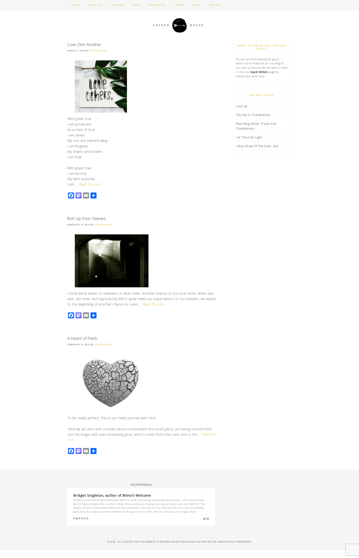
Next (207, 518)
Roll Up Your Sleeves (86, 218)
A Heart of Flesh (82, 338)
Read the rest (90, 184)
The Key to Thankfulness (253, 115)
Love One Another (84, 44)
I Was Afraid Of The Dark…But (257, 146)
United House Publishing (179, 25)
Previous (204, 518)
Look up (242, 106)
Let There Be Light (249, 137)
